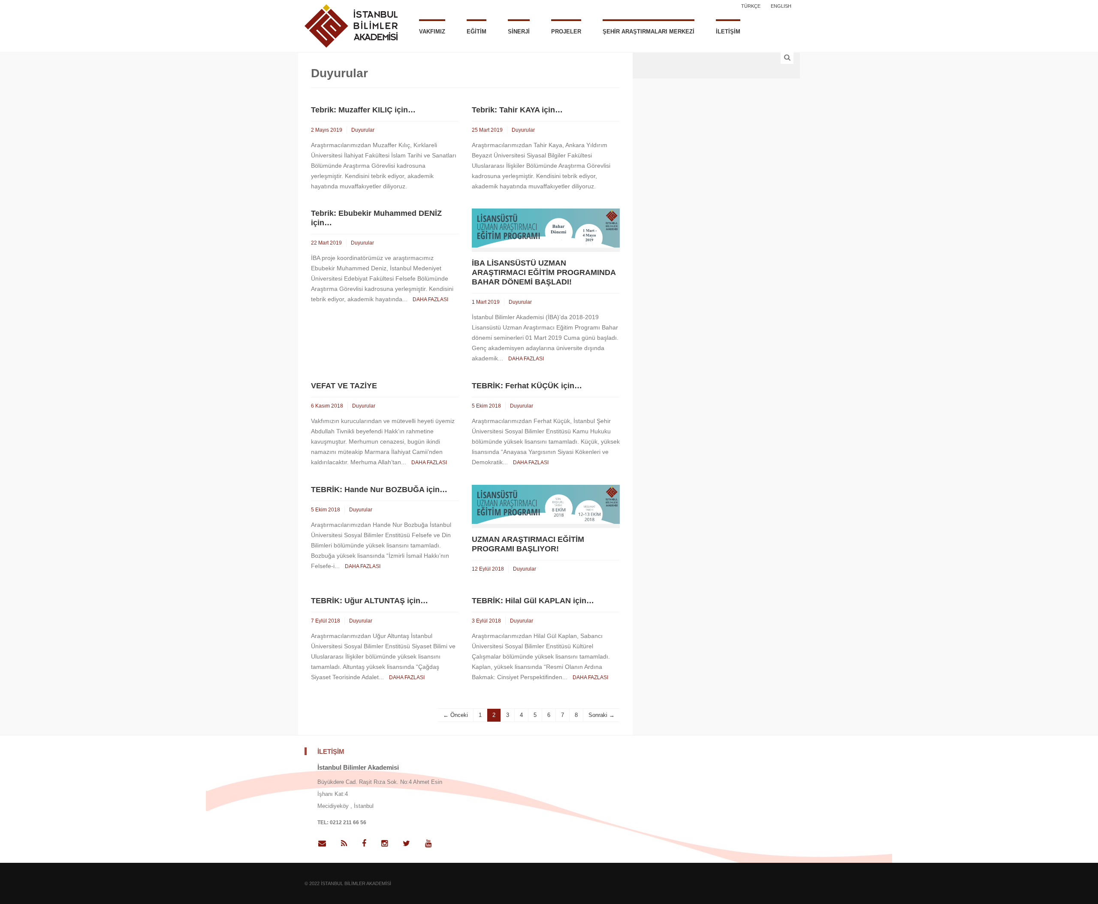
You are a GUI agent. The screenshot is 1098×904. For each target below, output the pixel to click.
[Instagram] (384, 843)
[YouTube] (428, 843)
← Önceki (455, 715)
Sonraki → (601, 715)
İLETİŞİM (728, 31)
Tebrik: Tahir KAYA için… (517, 110)
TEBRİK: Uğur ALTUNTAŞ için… (369, 600)
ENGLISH (781, 6)
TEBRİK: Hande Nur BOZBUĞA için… (379, 489)
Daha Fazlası (430, 299)
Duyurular (362, 130)
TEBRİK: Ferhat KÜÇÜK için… (527, 385)
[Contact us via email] (325, 843)
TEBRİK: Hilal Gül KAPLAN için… (533, 600)
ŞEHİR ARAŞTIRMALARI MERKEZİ (648, 31)
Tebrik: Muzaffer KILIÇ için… (363, 110)
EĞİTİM (476, 31)
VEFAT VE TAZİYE (344, 385)
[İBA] (351, 25)
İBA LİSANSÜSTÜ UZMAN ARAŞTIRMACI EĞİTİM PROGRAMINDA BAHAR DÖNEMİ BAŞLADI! (543, 272)
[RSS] (344, 843)
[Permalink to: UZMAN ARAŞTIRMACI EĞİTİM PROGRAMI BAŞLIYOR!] (546, 503)
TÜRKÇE (750, 6)
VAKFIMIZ (432, 31)
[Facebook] (364, 843)
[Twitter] (406, 843)
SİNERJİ (519, 31)
